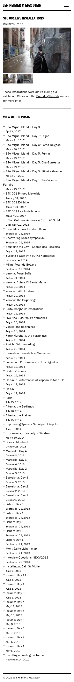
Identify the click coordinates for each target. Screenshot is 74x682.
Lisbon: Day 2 (14, 531)
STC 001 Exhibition (18, 202)
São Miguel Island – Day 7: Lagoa (27, 136)
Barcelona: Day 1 (17, 495)
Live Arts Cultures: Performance (26, 318)
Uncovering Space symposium (25, 238)
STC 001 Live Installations (23, 211)
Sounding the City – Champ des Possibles (33, 247)
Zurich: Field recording (20, 344)
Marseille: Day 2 (16, 468)
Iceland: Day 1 (15, 646)
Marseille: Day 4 (16, 451)
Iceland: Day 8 (15, 593)
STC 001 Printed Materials (23, 193)
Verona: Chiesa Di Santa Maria (26, 282)
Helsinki (11, 389)
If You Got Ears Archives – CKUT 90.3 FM (33, 220)
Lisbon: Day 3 (14, 522)
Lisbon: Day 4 (14, 513)
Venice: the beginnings (20, 327)
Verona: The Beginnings (21, 300)
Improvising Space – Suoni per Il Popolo (32, 424)
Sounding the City (47, 96)
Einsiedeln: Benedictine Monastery (28, 353)
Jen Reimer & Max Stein (22, 5)
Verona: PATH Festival (20, 291)
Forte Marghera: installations (24, 309)
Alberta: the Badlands (20, 406)
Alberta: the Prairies (18, 415)
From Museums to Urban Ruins (26, 229)
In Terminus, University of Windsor (28, 433)
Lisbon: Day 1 (14, 540)
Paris (9, 398)
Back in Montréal (17, 442)
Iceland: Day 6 (15, 602)
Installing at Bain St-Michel (23, 566)
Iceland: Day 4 (15, 620)
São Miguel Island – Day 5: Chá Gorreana (33, 162)
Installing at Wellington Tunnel (25, 655)
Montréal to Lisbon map (21, 548)
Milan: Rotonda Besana (21, 264)
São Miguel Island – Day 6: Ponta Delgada (33, 145)
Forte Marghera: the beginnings (26, 335)
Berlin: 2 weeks (16, 371)
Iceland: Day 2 (15, 637)
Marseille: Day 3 (16, 460)
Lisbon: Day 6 (14, 504)
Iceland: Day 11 (16, 575)
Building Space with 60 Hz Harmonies (30, 256)
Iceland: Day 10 (16, 584)
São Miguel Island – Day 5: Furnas (28, 153)
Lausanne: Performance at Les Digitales (32, 362)
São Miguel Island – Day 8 (23, 127)
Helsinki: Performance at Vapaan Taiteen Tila (35, 380)
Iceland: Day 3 (15, 628)
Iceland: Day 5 (15, 611)
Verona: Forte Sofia (18, 273)
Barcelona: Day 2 (17, 486)
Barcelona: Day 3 (17, 477)
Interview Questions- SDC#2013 (27, 557)
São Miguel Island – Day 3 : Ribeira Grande (34, 171)
